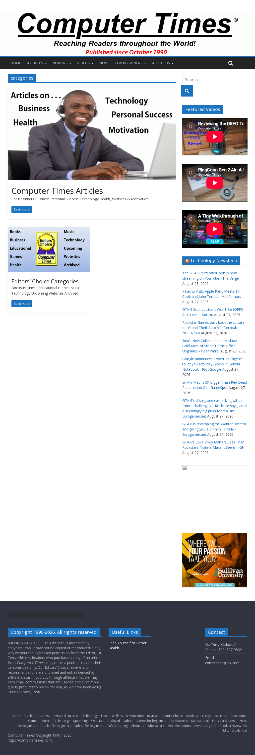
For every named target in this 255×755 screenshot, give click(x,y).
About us (161, 63)
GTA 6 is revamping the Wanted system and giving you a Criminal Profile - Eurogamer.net (214, 429)
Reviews (60, 63)
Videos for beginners (151, 721)
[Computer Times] (127, 33)
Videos (83, 63)
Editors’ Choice (172, 716)
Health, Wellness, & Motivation (122, 716)
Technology (89, 716)
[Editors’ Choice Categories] (49, 229)
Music (46, 721)
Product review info (233, 726)
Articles (35, 63)
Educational (239, 716)
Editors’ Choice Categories (45, 281)
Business (44, 716)
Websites (97, 721)
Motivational (200, 721)
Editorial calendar (234, 730)
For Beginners (128, 63)
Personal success (66, 716)
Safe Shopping (118, 726)
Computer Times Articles (57, 190)
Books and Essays (198, 716)
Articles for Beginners (56, 726)
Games (33, 721)
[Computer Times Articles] (92, 89)
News (104, 63)
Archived (114, 721)
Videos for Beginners (89, 726)
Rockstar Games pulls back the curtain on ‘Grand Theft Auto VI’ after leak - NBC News (213, 327)
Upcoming (80, 721)
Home (16, 63)
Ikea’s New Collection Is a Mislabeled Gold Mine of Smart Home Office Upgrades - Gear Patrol (212, 345)
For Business (179, 721)
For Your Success (224, 721)
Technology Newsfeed (213, 260)
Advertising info (205, 726)
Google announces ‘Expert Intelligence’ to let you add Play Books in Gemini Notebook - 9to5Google (213, 364)
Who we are (155, 726)
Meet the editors (179, 726)
